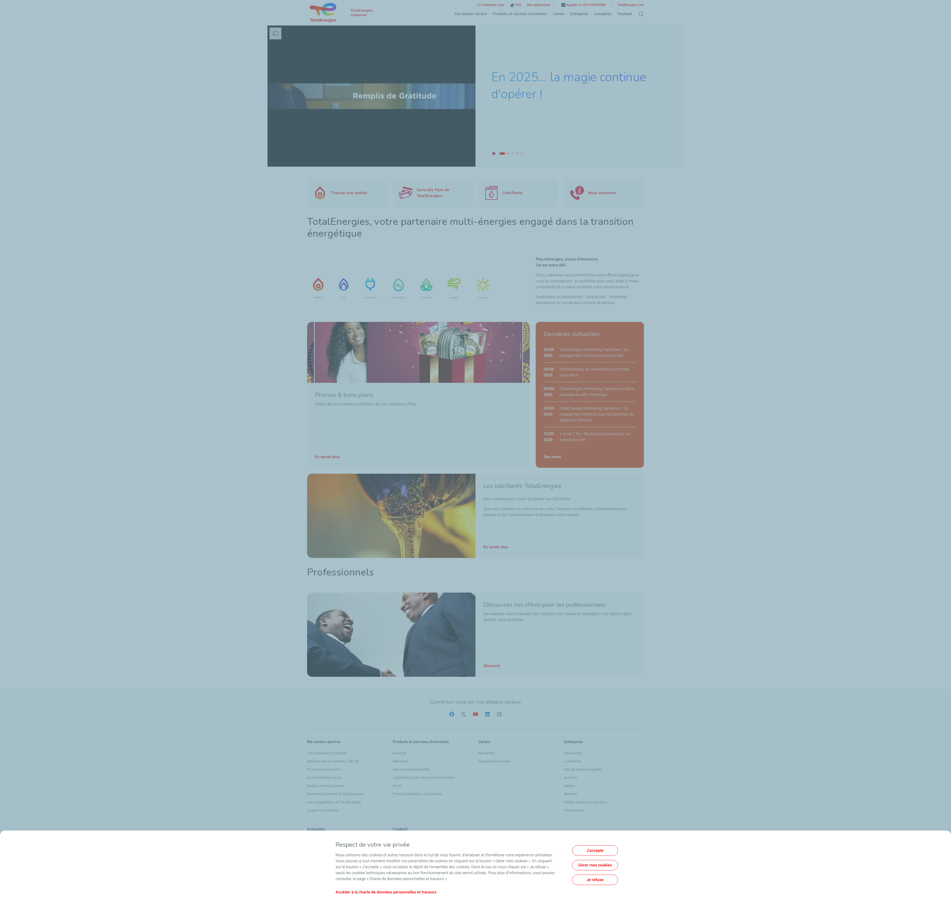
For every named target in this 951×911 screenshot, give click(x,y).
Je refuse (595, 879)
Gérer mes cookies (595, 865)
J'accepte (595, 850)
